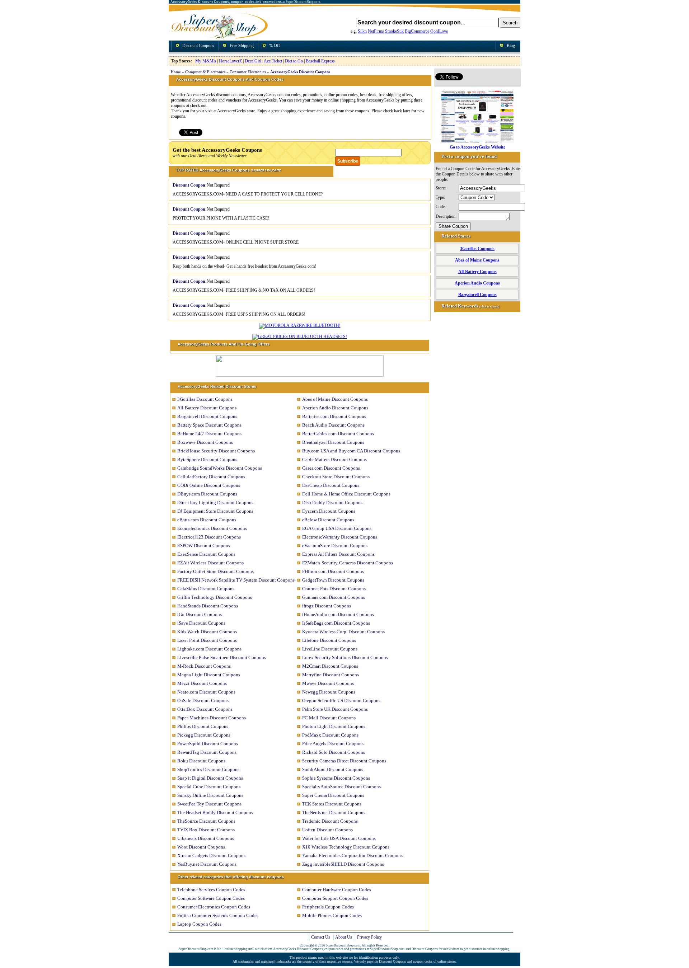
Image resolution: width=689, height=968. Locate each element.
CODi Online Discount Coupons (208, 485)
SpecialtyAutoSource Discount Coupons (341, 786)
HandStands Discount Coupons (207, 605)
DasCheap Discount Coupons (330, 485)
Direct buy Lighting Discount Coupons (215, 502)
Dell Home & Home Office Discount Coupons (346, 494)
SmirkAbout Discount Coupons (332, 769)
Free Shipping (242, 45)
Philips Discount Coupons (202, 726)
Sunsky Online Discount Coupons (210, 795)
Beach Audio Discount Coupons (333, 425)
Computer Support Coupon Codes (335, 898)
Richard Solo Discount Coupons (333, 752)
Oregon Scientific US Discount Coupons (341, 700)
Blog (511, 45)
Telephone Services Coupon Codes (211, 889)
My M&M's (205, 61)
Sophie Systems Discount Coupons (336, 778)
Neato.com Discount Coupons (206, 692)
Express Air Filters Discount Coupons (338, 554)
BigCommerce (417, 31)
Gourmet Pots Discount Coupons (334, 588)
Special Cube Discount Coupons (208, 786)
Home (176, 72)
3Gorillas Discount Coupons (205, 399)
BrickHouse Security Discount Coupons (216, 451)
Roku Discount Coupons (201, 760)
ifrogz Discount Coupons (326, 605)
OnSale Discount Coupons (203, 700)
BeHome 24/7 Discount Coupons (209, 433)
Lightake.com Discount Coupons (209, 649)
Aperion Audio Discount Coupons (335, 407)
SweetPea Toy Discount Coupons (209, 804)
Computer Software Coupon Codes (211, 898)
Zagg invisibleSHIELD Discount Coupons (343, 864)
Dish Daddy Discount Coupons (332, 502)
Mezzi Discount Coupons (202, 683)
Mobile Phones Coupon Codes (332, 915)
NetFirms (376, 31)
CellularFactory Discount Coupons (211, 476)
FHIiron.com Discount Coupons (333, 571)
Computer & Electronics (205, 72)
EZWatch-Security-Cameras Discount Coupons (347, 562)
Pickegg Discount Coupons (203, 735)
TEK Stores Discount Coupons (331, 804)
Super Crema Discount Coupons (333, 795)
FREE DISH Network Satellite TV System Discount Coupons (236, 580)
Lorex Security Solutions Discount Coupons (345, 657)
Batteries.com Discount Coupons (334, 416)
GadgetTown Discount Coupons (333, 580)
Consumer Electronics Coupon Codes (213, 907)
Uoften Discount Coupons (327, 829)
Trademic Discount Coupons (330, 821)
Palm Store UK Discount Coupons (335, 709)
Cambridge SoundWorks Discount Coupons (219, 468)
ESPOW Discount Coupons (203, 545)
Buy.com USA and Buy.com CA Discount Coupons (351, 451)
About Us (343, 937)
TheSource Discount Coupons (206, 821)
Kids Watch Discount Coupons (207, 631)
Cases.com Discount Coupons (331, 468)
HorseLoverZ (230, 61)
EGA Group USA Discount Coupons (336, 528)
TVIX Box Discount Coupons (206, 829)
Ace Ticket (273, 61)
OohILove (439, 31)
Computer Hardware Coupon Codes (336, 889)
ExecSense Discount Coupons (206, 554)
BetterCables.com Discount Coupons (338, 433)
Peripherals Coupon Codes (328, 907)
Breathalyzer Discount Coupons (333, 442)
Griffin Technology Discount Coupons (214, 597)
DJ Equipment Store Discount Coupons (215, 511)
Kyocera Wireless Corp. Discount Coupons (343, 631)
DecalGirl (253, 61)
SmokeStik (394, 31)
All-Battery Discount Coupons (206, 407)
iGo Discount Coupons (199, 614)
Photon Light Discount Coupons (333, 726)
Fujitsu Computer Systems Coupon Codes (217, 915)
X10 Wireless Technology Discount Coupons (345, 847)
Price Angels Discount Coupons (333, 743)
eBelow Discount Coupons (328, 519)
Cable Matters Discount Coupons (334, 459)
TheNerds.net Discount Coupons (333, 812)
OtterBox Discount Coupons (205, 709)
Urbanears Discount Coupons (205, 838)
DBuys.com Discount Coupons (207, 494)
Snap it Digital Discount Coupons (210, 778)
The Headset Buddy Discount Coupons (215, 812)
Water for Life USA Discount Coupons (339, 838)
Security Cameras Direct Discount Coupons (344, 760)
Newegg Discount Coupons (328, 692)
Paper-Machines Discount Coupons (211, 717)
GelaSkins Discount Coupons (205, 588)
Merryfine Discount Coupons (330, 674)
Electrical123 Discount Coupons (209, 537)
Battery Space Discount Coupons (209, 425)
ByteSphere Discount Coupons (207, 459)
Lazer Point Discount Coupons (207, 640)
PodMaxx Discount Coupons (330, 735)
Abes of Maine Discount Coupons (335, 399)
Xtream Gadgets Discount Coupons (211, 855)
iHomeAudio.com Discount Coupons (338, 614)
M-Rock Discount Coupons (204, 666)
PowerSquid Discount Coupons (207, 743)
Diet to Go (294, 61)
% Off (274, 45)
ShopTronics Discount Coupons (208, 769)
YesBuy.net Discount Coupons (206, 864)
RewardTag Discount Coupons (206, 752)
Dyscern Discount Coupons (328, 511)
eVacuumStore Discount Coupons (334, 545)
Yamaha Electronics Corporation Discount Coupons (352, 855)
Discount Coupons (198, 45)
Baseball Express (320, 61)
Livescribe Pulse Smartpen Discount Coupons (221, 657)
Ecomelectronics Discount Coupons (212, 528)
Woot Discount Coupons (201, 847)
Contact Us (320, 937)
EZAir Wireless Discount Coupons (210, 562)
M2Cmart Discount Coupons (330, 666)
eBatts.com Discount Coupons (206, 519)
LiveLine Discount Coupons (329, 649)
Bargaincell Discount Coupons (207, 416)
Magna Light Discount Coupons (208, 674)
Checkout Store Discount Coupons (336, 476)
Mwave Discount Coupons (328, 683)
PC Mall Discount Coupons (329, 717)
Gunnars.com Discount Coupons (333, 597)
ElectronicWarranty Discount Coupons (339, 537)
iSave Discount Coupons (201, 623)
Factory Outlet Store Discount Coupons (215, 571)
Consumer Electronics (248, 72)
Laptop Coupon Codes (199, 924)
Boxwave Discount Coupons (205, 442)
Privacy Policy (369, 937)
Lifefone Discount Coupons (329, 640)
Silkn (362, 31)
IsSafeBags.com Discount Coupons (336, 623)
